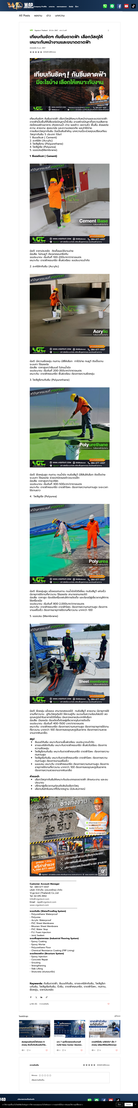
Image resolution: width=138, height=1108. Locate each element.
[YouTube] (126, 6)
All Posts (24, 15)
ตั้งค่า (119, 1104)
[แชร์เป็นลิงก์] (47, 997)
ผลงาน (38, 15)
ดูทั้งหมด (117, 1016)
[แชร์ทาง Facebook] (31, 997)
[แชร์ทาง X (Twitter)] (36, 997)
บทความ (60, 15)
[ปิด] (135, 1104)
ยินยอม (128, 1104)
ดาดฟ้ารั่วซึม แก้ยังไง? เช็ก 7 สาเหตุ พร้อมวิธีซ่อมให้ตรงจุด (104, 1043)
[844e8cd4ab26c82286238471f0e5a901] (105, 6)
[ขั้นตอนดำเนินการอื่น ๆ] (108, 30)
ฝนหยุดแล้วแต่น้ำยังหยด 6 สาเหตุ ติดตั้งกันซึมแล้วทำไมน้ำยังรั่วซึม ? (34, 1043)
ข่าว (48, 15)
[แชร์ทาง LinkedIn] (41, 997)
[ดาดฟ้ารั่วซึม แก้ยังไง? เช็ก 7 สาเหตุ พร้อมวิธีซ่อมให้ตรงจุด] (104, 1029)
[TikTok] (133, 6)
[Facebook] (119, 6)
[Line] (112, 6)
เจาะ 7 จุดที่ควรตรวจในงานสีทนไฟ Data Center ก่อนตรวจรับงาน (70, 1043)
